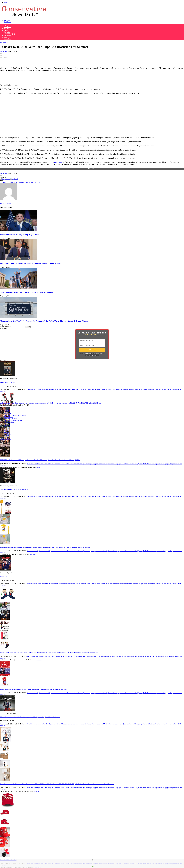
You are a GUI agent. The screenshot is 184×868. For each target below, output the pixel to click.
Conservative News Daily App (13, 420)
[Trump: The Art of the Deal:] (7, 376)
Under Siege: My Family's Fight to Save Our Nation (14, 489)
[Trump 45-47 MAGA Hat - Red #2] (5, 826)
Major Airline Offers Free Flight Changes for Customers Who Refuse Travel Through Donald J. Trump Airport (44, 321)
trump (73, 402)
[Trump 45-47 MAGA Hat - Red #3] (5, 836)
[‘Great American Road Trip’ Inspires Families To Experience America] (18, 288)
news (47, 403)
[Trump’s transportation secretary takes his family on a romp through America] (18, 259)
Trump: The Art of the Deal (7, 382)
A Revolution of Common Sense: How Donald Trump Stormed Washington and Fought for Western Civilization (30, 717)
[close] (93, 860)
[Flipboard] (14, 179)
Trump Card (3, 576)
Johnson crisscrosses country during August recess (19, 235)
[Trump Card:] (5, 570)
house (29, 403)
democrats (18, 403)
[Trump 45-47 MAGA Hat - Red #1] (5, 816)
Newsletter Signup (9, 34)
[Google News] (5, 179)
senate (68, 403)
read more (37, 467)
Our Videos (7, 27)
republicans (64, 403)
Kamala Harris (42, 403)
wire (99, 403)
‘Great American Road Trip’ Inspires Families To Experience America (27, 292)
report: (58, 403)
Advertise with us (9, 422)
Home (6, 25)
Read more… (92, 168)
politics (51, 402)
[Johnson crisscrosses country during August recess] (18, 231)
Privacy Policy (8, 417)
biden (2, 403)
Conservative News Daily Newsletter (15, 415)
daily (13, 403)
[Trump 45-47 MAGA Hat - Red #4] (5, 846)
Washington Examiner (87, 403)
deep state (58, 162)
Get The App (8, 35)
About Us (7, 32)
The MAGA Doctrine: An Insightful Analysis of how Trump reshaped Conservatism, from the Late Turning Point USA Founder (34, 689)
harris (26, 403)
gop (23, 403)
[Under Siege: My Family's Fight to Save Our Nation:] (7, 483)
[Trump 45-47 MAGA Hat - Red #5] (5, 856)
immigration (34, 403)
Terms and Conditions (10, 418)
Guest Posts (7, 39)
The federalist (4, 42)
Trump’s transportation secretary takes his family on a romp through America (30, 263)
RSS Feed (7, 37)
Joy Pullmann (4, 51)
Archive (6, 28)
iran (38, 403)
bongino (8, 403)
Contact (6, 30)
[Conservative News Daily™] (24, 17)
